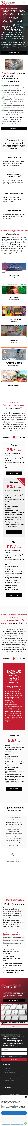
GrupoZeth (5, 121)
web (6, 163)
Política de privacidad (17, 1056)
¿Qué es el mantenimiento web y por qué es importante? (13, 934)
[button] (26, 1097)
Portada (3, 8)
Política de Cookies (6, 1124)
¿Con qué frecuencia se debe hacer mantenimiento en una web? (13, 965)
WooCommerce (6, 640)
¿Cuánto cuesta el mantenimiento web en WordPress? (11, 951)
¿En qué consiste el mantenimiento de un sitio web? (12, 958)
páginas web (9, 423)
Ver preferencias (14, 1121)
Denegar (14, 1117)
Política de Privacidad (16, 1124)
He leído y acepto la (12, 1056)
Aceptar (14, 1113)
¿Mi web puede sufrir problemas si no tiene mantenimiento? (13, 971)
